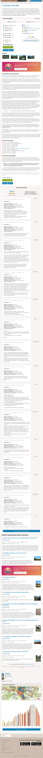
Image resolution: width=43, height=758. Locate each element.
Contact (3, 750)
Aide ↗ (15, 0)
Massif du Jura (30, 27)
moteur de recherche (28, 664)
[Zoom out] (40, 690)
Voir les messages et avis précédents (21, 531)
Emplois (3, 744)
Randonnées (9, 0)
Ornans (8, 75)
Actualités (4, 746)
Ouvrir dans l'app (8, 47)
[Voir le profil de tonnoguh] (3, 676)
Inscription (33, 0)
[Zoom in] (40, 688)
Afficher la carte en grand (21, 729)
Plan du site (4, 742)
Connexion (39, 0)
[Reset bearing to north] (40, 692)
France (27, 25)
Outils (3, 0)
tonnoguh (7, 673)
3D (38, 698)
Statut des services (17, 755)
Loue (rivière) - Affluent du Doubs (23, 148)
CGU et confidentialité (6, 740)
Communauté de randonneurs (7, 752)
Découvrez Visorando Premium (30, 40)
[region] (21, 693)
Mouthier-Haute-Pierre (32, 28)
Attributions (4, 699)
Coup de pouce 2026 (6, 748)
